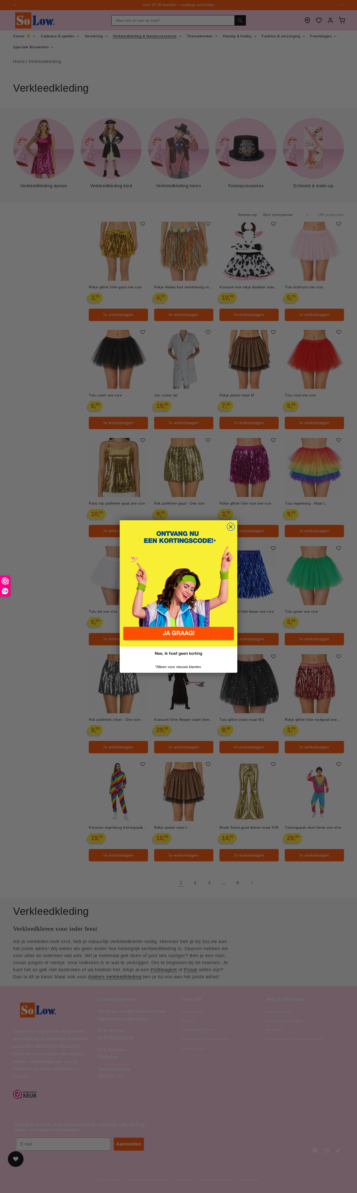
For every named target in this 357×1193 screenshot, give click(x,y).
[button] (178, 637)
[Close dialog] (231, 527)
